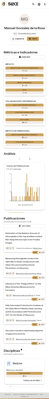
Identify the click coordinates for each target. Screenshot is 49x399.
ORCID (33, 38)
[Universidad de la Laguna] (15, 34)
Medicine (17, 363)
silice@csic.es (24, 396)
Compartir (18, 39)
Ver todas (25, 226)
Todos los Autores (32, 380)
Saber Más (24, 57)
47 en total (17, 169)
